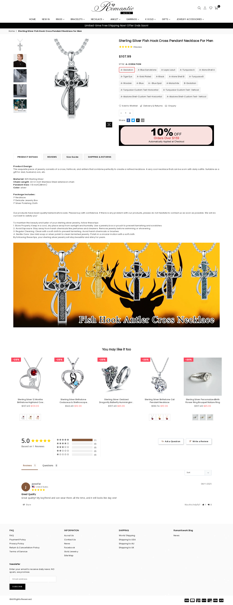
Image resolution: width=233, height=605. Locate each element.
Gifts (165, 19)
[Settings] (205, 8)
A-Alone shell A (207, 69)
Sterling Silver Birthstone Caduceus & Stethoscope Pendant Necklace (73, 401)
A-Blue (140, 83)
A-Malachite (173, 83)
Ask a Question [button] (172, 441)
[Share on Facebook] (128, 120)
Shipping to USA (127, 539)
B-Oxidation (190, 83)
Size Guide (72, 156)
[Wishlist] (210, 8)
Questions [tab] (47, 465)
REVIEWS (52, 156)
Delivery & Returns (153, 105)
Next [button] (227, 25)
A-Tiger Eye (126, 76)
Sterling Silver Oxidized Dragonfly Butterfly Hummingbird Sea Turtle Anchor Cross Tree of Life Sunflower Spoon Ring (116, 401)
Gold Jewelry (71, 551)
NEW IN (46, 19)
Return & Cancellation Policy (24, 547)
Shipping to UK (126, 547)
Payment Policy (18, 539)
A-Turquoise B (196, 76)
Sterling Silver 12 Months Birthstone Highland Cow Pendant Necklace (30, 401)
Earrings (132, 19)
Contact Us (70, 539)
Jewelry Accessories (190, 19)
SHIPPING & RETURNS (99, 156)
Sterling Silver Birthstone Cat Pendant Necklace (160, 401)
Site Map (68, 555)
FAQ (12, 535)
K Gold (149, 19)
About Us (69, 535)
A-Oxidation (127, 69)
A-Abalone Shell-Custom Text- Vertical (186, 96)
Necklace (97, 19)
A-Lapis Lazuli (168, 69)
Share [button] (28, 504)
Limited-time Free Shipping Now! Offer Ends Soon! (116, 25)
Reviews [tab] (27, 465)
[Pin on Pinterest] (138, 120)
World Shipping (127, 535)
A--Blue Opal (155, 83)
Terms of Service (18, 551)
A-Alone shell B (176, 76)
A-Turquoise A (187, 69)
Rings (59, 19)
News (67, 543)
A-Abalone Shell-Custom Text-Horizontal (141, 96)
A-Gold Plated (144, 76)
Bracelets (77, 19)
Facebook (69, 547)
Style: (130, 64)
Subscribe (17, 586)
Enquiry (172, 105)
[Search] (199, 8)
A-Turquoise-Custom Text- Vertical (181, 90)
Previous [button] (6, 25)
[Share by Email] (142, 120)
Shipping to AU (126, 543)
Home (12, 31)
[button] (204, 504)
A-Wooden (126, 83)
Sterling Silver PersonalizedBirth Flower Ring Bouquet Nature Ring (202, 401)
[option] (116, 25)
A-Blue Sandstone (147, 69)
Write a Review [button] (200, 441)
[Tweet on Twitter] (133, 120)
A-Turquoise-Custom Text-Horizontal (139, 90)
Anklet (114, 19)
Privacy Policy (17, 543)
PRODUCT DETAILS (27, 156)
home (32, 19)
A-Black (160, 76)
